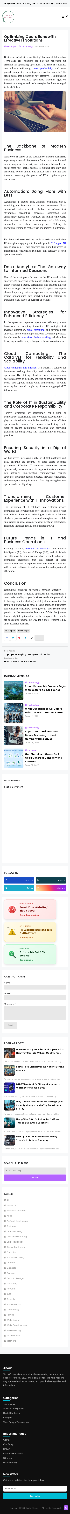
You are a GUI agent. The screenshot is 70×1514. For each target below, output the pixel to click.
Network (11, 1288)
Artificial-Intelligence (17, 1221)
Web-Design (13, 1320)
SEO (9, 1293)
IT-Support (11, 46)
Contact (7, 1439)
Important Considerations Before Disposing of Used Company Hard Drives (41, 735)
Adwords (11, 1205)
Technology (13, 1309)
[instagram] (38, 888)
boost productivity (43, 68)
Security (11, 1299)
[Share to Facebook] (7, 638)
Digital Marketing (12, 1413)
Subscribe (35, 1496)
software (11, 1340)
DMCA (6, 1449)
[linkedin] (38, 880)
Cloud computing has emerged (20, 367)
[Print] (32, 638)
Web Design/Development (16, 1422)
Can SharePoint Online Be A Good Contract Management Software (43, 757)
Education (12, 1252)
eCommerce (14, 1335)
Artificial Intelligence (13, 1408)
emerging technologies (38, 548)
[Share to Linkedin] (25, 638)
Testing (10, 1314)
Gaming (11, 1273)
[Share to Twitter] (13, 638)
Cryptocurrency (15, 1241)
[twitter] (6, 888)
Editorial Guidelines (13, 1453)
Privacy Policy (10, 1462)
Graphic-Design (15, 1278)
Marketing (12, 1283)
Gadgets (11, 1267)
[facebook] (6, 880)
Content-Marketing (17, 1236)
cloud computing (35, 329)
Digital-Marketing (16, 1247)
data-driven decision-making (35, 337)
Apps (9, 1215)
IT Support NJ (58, 243)
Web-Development (17, 1325)
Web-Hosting (14, 1330)
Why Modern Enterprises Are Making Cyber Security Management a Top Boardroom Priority (39, 1105)
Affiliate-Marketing (16, 1210)
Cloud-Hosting (14, 1231)
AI (8, 1200)
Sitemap (7, 1458)
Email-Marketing (15, 1257)
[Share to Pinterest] (19, 638)
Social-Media (14, 1304)
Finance (11, 1262)
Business (11, 1226)
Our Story (8, 1444)
